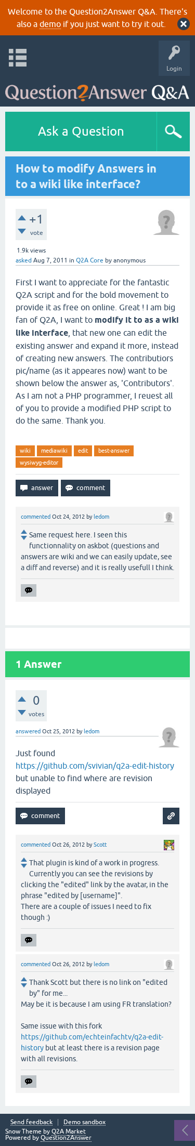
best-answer (113, 450)
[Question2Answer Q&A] (97, 88)
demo (50, 24)
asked (24, 260)
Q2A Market (68, 1131)
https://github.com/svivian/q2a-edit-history (95, 765)
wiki (25, 450)
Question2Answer (66, 1137)
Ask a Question (81, 131)
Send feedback (31, 1122)
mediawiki (54, 450)
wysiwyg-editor (39, 462)
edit (83, 450)
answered (28, 731)
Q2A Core (89, 260)
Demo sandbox (84, 1122)
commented (35, 516)
